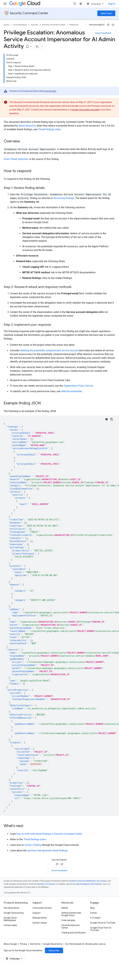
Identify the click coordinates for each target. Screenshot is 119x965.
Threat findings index (49, 129)
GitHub (64, 908)
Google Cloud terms (52, 944)
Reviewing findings (64, 198)
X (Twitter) (95, 918)
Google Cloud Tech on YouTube (100, 928)
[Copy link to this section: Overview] (23, 141)
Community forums (42, 908)
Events (93, 913)
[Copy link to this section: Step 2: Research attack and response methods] (74, 287)
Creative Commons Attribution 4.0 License (87, 881)
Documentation (20, 25)
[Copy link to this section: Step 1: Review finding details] (48, 188)
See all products (11, 908)
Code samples (68, 920)
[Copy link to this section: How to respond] (34, 171)
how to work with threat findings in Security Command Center (49, 833)
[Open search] (75, 4)
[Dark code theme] (106, 419)
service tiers (50, 91)
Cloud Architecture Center (70, 926)
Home (6, 25)
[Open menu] (5, 3)
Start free (106, 13)
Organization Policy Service (78, 385)
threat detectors (27, 125)
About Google (10, 944)
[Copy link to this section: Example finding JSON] (44, 403)
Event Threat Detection (16, 159)
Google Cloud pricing (14, 913)
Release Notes (40, 918)
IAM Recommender (71, 391)
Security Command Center (29, 13)
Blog (92, 908)
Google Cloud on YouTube (102, 922)
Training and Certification (73, 932)
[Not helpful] (113, 24)
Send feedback (103, 33)
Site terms (35, 944)
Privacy (23, 944)
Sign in (111, 3)
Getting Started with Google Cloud (71, 914)
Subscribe (54, 950)
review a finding (33, 844)
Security (34, 25)
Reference (73, 25)
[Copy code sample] (111, 419)
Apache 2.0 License (46, 884)
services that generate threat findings (47, 850)
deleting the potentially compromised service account (49, 350)
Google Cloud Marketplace (10, 919)
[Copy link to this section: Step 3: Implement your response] (54, 325)
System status (40, 922)
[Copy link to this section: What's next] (26, 826)
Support (36, 913)
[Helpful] (108, 24)
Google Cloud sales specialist (86, 109)
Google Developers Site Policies (87, 884)
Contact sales (10, 925)
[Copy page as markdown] (37, 46)
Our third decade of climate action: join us (85, 944)
